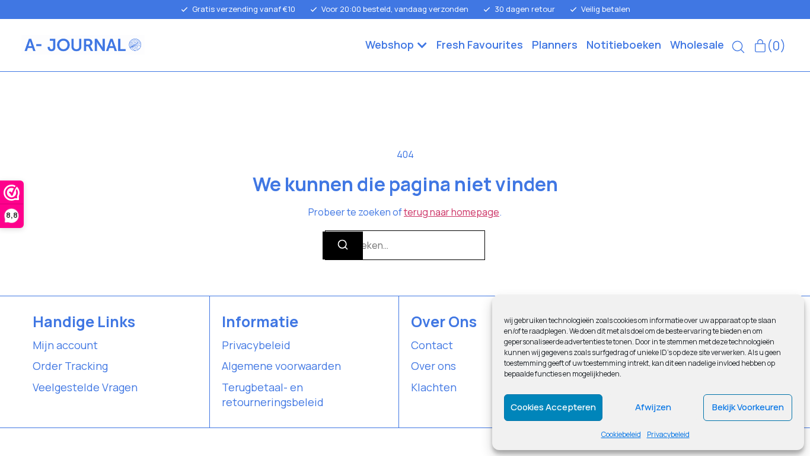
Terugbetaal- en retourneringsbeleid (273, 394)
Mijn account (65, 345)
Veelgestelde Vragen (85, 387)
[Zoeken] (343, 245)
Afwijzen (653, 407)
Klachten (434, 387)
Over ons (433, 366)
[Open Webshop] (422, 45)
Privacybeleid (668, 434)
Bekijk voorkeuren (748, 407)
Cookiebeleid (621, 434)
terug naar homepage (451, 211)
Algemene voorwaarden (281, 366)
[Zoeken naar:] (405, 245)
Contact (432, 345)
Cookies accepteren (553, 407)
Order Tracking (70, 366)
